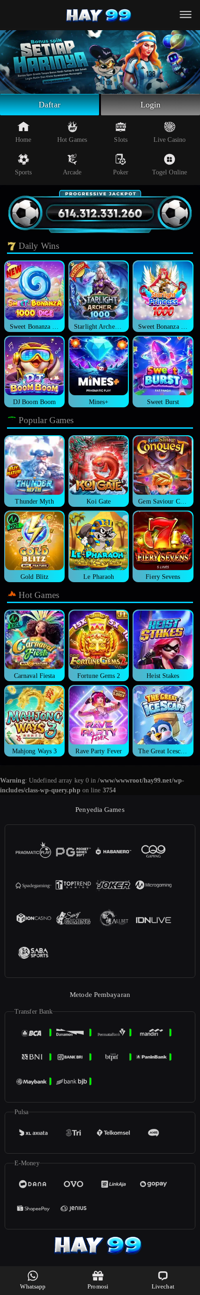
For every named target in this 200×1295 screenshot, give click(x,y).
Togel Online (169, 172)
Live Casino (169, 139)
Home (23, 139)
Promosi (97, 1286)
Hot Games (72, 139)
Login (150, 104)
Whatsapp (33, 1286)
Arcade (72, 172)
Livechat (163, 1286)
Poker (121, 172)
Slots (120, 139)
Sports (23, 172)
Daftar (49, 104)
